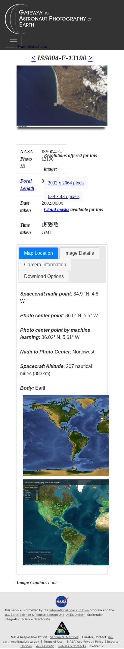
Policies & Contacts (72, 646)
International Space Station (69, 610)
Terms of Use (53, 641)
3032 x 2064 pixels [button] (66, 182)
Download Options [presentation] (44, 276)
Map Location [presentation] (38, 253)
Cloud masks (56, 209)
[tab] (38, 253)
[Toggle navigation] (13, 42)
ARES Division (75, 614)
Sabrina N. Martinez (64, 637)
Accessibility (45, 646)
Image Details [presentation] (79, 253)
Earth (33, 388)
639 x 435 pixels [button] (63, 196)
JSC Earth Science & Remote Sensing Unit (34, 614)
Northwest (57, 351)
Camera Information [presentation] (45, 264)
